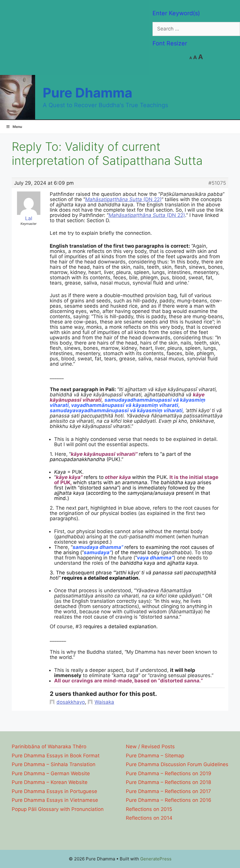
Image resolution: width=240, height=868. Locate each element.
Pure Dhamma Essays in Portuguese (54, 791)
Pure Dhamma (87, 93)
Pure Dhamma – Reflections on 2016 (168, 800)
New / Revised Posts (150, 746)
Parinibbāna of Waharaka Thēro (49, 746)
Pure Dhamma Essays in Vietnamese (55, 800)
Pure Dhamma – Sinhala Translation (53, 764)
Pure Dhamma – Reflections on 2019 (168, 773)
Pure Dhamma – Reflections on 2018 (168, 782)
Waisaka (104, 702)
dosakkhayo (70, 702)
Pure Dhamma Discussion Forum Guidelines (177, 764)
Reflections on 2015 (149, 809)
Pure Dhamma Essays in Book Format (56, 756)
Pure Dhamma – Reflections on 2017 (168, 791)
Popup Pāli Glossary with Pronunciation (58, 809)
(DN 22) (123, 199)
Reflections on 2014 (149, 818)
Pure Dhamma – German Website (51, 773)
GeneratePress (156, 859)
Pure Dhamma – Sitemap (155, 756)
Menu (17, 126)
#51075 (217, 183)
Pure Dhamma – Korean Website (50, 782)
